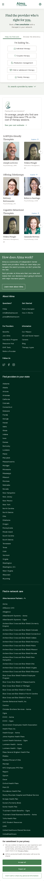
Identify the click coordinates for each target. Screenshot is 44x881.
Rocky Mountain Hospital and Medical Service (21, 795)
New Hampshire (9, 493)
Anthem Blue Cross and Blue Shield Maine (19, 645)
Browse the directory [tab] (31, 37)
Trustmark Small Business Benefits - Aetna (20, 814)
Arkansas (6, 395)
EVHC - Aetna (8, 717)
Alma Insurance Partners (13, 598)
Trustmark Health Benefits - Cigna (16, 811)
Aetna (5, 604)
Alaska (5, 387)
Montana (6, 481)
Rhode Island (8, 532)
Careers (25, 339)
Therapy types (28, 347)
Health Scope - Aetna (11, 733)
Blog (24, 343)
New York (6, 504)
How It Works (27, 313)
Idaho (5, 426)
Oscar (5, 779)
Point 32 (6, 787)
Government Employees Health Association (20, 725)
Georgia (5, 419)
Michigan (6, 465)
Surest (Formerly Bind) (12, 803)
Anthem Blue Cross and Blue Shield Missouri (20, 649)
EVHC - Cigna (8, 721)
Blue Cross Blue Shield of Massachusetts (19, 682)
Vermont (6, 555)
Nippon (5, 772)
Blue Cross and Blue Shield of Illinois (17, 690)
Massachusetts (9, 462)
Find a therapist (28, 309)
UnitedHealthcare (9, 834)
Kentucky (6, 446)
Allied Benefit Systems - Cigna (15, 619)
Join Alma (6, 336)
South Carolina (8, 536)
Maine (5, 454)
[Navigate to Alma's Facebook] (9, 365)
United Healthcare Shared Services (16, 830)
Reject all (21, 869)
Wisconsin (6, 575)
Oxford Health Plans (10, 783)
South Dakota (8, 540)
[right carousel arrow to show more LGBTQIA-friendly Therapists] (40, 151)
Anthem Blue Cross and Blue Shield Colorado (20, 630)
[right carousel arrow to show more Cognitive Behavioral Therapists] (40, 225)
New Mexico (7, 501)
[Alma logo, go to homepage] (21, 4)
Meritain (6, 764)
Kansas (5, 442)
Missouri (6, 477)
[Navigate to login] (40, 4)
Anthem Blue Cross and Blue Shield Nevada (20, 653)
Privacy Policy (23, 851)
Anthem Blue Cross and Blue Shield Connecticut (22, 634)
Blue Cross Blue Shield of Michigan (16, 686)
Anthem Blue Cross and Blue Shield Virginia (20, 668)
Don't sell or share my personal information (21, 876)
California (6, 399)
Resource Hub (8, 343)
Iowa (4, 438)
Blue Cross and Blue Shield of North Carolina (20, 694)
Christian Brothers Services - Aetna (17, 709)
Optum (5, 775)
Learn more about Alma (13, 287)
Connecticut (7, 407)
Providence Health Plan (12, 791)
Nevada (5, 489)
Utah (4, 551)
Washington (7, 563)
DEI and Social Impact (30, 336)
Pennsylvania (8, 528)
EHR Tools (7, 347)
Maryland (6, 458)
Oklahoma (6, 520)
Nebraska (6, 485)
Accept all (22, 862)
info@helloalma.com (10, 313)
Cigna (5, 713)
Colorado (6, 403)
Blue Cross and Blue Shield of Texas (17, 697)
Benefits (6, 332)
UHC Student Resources (12, 822)
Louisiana (6, 450)
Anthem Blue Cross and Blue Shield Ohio (18, 664)
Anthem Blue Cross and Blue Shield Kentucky (21, 642)
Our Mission (26, 332)
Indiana (5, 434)
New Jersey (7, 497)
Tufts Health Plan (9, 818)
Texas (5, 547)
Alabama (6, 384)
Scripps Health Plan (10, 799)
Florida (5, 415)
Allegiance (7, 612)
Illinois (5, 430)
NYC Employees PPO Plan (13, 768)
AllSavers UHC (8, 608)
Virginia (5, 559)
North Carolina (8, 508)
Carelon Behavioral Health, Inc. (15, 701)
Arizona (5, 391)
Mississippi (7, 473)
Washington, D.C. (9, 567)
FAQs (5, 309)
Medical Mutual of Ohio (12, 760)
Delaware (6, 411)
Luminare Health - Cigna (12, 748)
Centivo (6, 705)
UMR (5, 826)
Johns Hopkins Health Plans (13, 736)
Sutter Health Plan (10, 807)
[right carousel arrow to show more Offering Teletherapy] (40, 187)
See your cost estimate (14, 125)
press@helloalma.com (10, 317)
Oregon (5, 524)
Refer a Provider (9, 351)
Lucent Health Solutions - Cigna (15, 740)
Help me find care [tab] (12, 37)
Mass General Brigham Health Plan (16, 752)
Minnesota (7, 469)
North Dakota (8, 512)
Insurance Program (10, 339)
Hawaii (5, 423)
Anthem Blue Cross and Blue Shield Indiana (19, 638)
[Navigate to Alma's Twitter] (4, 365)
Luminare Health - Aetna (12, 744)
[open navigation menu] (3, 4)
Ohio (4, 516)
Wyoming (6, 579)
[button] (22, 48)
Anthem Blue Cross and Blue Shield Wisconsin (21, 671)
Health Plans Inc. (9, 729)
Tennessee (7, 543)
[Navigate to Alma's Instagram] (13, 365)
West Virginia (8, 571)
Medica (5, 756)
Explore (34, 139)
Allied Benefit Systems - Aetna (15, 616)
